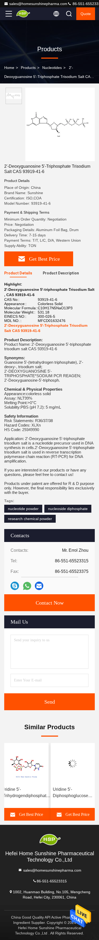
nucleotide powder (23, 509)
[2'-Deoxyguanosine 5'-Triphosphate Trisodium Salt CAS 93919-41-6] (60, 124)
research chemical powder (30, 519)
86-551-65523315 (52, 881)
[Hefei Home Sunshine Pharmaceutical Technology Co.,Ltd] (26, 13)
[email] (39, 585)
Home (9, 68)
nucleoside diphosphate (68, 509)
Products (28, 68)
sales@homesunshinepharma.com (38, 4)
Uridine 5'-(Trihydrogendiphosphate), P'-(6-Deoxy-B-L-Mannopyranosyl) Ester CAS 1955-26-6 (26, 793)
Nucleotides (52, 68)
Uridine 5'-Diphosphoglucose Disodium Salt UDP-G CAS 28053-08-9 (72, 793)
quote (86, 14)
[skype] (14, 585)
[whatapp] (27, 586)
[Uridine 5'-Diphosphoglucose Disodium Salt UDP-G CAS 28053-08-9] (73, 763)
